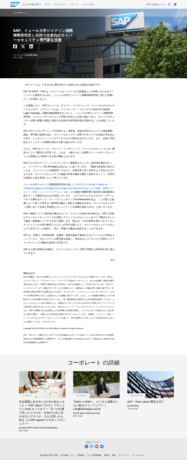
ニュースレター (138, 455)
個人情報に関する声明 (49, 455)
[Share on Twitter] (23, 47)
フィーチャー (27, 396)
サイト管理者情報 (94, 455)
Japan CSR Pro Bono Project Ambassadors (40, 428)
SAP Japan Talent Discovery (88, 413)
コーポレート (20, 12)
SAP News (33, 55)
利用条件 (80, 455)
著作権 (106, 455)
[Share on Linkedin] (31, 47)
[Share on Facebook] (15, 47)
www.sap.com (48, 322)
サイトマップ (123, 455)
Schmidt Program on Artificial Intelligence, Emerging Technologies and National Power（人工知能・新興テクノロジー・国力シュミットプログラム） (69, 188)
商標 (114, 455)
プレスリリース (19, 55)
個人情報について (68, 455)
